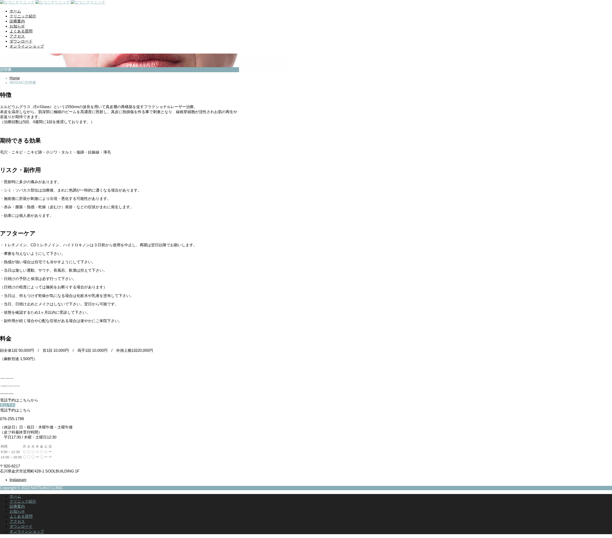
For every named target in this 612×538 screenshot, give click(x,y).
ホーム (15, 11)
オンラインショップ (27, 46)
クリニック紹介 (23, 16)
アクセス (17, 36)
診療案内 (17, 21)
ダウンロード (21, 41)
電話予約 (7, 405)
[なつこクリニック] (52, 2)
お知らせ (17, 26)
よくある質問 (21, 31)
